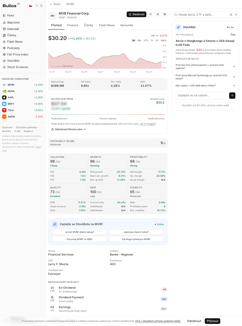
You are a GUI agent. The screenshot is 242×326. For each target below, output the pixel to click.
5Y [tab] (157, 40)
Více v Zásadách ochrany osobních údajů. (158, 321)
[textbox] (202, 95)
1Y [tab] (152, 40)
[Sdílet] (158, 14)
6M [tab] (139, 40)
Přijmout (212, 321)
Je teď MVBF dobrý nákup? (79, 232)
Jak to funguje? (148, 123)
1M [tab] (133, 40)
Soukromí (7, 127)
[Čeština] (30, 5)
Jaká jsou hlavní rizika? (136, 232)
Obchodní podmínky (26, 127)
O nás (17, 131)
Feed (57, 4)
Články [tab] (88, 25)
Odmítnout (194, 321)
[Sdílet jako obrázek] (165, 14)
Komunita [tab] (126, 25)
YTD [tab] (145, 40)
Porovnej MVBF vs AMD (79, 239)
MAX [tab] (164, 40)
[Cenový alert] (150, 14)
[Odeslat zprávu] (232, 95)
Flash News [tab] (107, 25)
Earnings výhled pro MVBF (136, 239)
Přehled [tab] (56, 25)
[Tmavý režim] (39, 5)
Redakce (28, 131)
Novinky (6, 131)
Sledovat (138, 14)
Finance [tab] (72, 25)
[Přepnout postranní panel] (45, 163)
